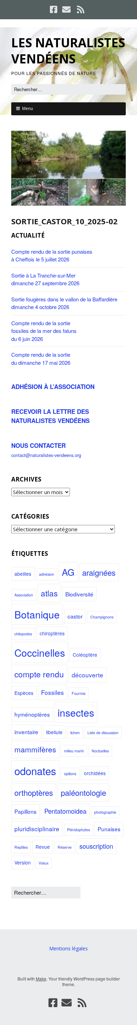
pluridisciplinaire (36, 828)
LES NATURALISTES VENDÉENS (68, 50)
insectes (76, 712)
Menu (27, 108)
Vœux (43, 863)
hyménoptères (32, 714)
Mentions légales (68, 948)
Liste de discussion (102, 732)
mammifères (35, 749)
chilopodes (23, 633)
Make (41, 979)
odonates (35, 770)
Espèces (23, 692)
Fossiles (52, 692)
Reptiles (21, 847)
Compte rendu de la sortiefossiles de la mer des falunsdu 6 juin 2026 (44, 330)
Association (23, 594)
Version (22, 862)
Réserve (65, 847)
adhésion (46, 574)
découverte (87, 674)
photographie (105, 812)
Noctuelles (100, 750)
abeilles (22, 573)
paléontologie (83, 792)
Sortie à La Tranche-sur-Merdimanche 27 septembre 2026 (45, 279)
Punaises (109, 829)
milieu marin (74, 750)
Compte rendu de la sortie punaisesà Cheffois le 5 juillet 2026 (51, 255)
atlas (49, 593)
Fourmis (78, 693)
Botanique (37, 614)
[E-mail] (66, 9)
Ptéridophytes (78, 829)
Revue (42, 846)
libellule (54, 732)
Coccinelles (39, 652)
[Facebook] (54, 9)
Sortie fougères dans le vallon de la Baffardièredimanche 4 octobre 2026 (64, 303)
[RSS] (80, 9)
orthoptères (33, 792)
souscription (96, 845)
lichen (75, 732)
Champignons (101, 617)
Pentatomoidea (65, 810)
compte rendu (39, 673)
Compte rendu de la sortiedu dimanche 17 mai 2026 (40, 358)
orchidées (95, 773)
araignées (99, 572)
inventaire (26, 732)
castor (75, 616)
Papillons (25, 811)
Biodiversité (79, 594)
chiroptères (52, 633)
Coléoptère (85, 654)
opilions (70, 773)
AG (68, 571)
